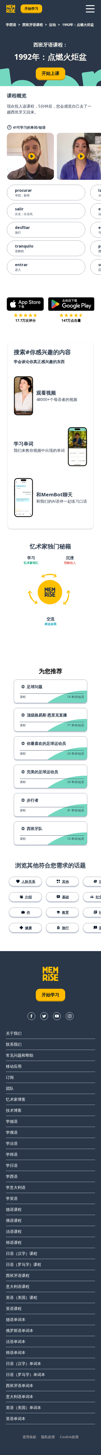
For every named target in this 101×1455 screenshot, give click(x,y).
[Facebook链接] (31, 1016)
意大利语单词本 (19, 1396)
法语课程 (14, 1231)
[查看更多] (90, 9)
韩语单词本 (15, 1352)
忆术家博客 (15, 1099)
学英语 (12, 1198)
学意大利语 (15, 1187)
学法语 (12, 1143)
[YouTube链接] (57, 1016)
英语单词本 (15, 1418)
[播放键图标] (31, 156)
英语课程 (14, 1308)
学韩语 (12, 1154)
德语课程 (14, 1209)
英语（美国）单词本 (23, 1407)
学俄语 (12, 1132)
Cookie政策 (69, 1436)
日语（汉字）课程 (21, 1253)
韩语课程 (14, 1242)
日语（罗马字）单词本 (25, 1374)
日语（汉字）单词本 (23, 1363)
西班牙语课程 (32, 24)
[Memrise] (11, 9)
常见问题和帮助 (19, 1055)
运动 (52, 24)
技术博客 (14, 1110)
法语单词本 (15, 1341)
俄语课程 (14, 1220)
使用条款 (29, 1436)
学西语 (11, 24)
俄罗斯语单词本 (19, 1330)
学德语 (12, 1121)
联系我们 (14, 1044)
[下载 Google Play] (71, 304)
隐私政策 (48, 1436)
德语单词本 (15, 1319)
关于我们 (14, 1033)
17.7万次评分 (25, 320)
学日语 (12, 1165)
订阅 (10, 1077)
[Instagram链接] (70, 1016)
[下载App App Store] (25, 304)
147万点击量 (71, 320)
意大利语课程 (17, 1286)
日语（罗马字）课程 (23, 1264)
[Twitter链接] (44, 1016)
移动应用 (14, 1066)
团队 (10, 1088)
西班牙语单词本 (19, 1385)
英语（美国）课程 (21, 1297)
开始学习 (31, 8)
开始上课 (50, 73)
